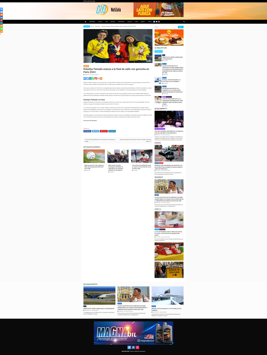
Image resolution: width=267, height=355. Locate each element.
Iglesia (164, 96)
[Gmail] (98, 78)
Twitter (96, 131)
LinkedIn (112, 131)
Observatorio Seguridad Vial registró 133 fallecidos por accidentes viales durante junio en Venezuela (169, 167)
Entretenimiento (161, 108)
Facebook (87, 131)
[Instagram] (95, 78)
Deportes (129, 21)
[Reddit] (1, 14)
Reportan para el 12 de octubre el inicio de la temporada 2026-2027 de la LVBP (94, 167)
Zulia (106, 21)
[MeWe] (1, 23)
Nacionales (159, 177)
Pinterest (104, 131)
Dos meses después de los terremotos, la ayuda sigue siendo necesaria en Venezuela (172, 90)
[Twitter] (87, 78)
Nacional (113, 21)
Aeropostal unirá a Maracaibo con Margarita (98, 308)
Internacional (121, 21)
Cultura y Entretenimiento (160, 128)
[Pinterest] (1, 20)
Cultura (150, 21)
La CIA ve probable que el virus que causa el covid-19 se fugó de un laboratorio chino (168, 233)
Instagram (137, 347)
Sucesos (100, 21)
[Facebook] (85, 78)
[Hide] (0, 34)
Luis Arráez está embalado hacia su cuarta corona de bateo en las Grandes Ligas (141, 167)
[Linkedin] (90, 78)
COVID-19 (158, 209)
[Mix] (1, 25)
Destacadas (92, 21)
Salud (136, 21)
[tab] (159, 51)
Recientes (158, 51)
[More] (101, 78)
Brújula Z (143, 21)
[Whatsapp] (93, 78)
